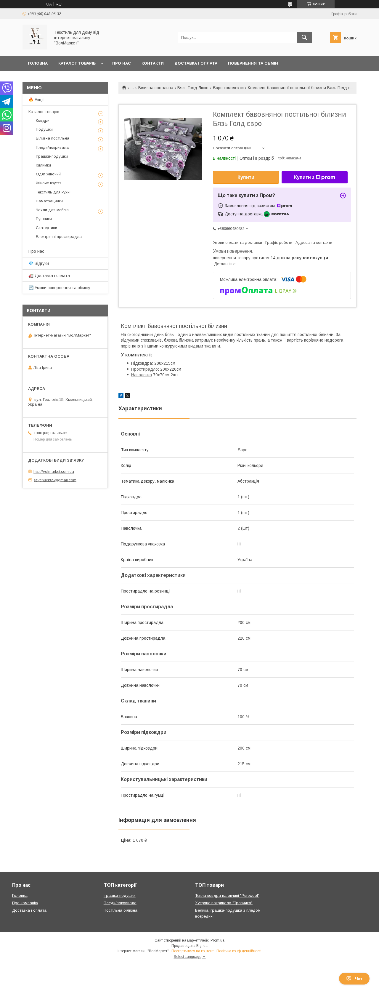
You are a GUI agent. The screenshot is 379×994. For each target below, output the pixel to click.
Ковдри (42, 120)
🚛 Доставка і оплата (49, 275)
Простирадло (144, 369)
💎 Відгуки (38, 263)
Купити (245, 177)
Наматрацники (49, 201)
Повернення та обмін (253, 63)
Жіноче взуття (49, 183)
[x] (127, 396)
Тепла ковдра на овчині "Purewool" (227, 895)
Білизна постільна (155, 87)
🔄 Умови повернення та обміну (59, 287)
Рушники (44, 219)
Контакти (153, 63)
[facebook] (120, 396)
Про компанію (25, 903)
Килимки (43, 165)
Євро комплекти (228, 87)
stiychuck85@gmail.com (55, 480)
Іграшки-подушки (52, 156)
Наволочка (141, 374)
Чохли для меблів (52, 210)
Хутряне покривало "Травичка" (224, 903)
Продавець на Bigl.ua (189, 946)
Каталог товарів (77, 63)
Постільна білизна (120, 910)
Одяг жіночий (48, 174)
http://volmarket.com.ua (53, 471)
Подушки (44, 129)
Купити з (304, 177)
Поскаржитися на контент (192, 951)
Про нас (121, 63)
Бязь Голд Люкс (192, 87)
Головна (38, 63)
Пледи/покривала (52, 147)
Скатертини (46, 227)
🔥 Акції (36, 99)
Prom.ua (217, 940)
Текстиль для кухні (53, 192)
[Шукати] (304, 37)
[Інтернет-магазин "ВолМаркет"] (35, 48)
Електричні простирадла (59, 236)
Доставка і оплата (195, 63)
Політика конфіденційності (238, 951)
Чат (358, 978)
